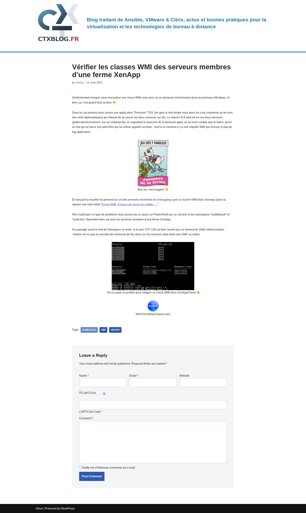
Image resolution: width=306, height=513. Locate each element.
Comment (86, 418)
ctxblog (79, 82)
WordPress (68, 508)
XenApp (115, 330)
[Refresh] (104, 392)
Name (84, 375)
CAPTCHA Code (90, 411)
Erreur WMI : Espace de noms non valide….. (129, 204)
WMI (103, 330)
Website (184, 375)
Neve (39, 508)
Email (133, 375)
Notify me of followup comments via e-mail (108, 467)
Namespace (89, 330)
